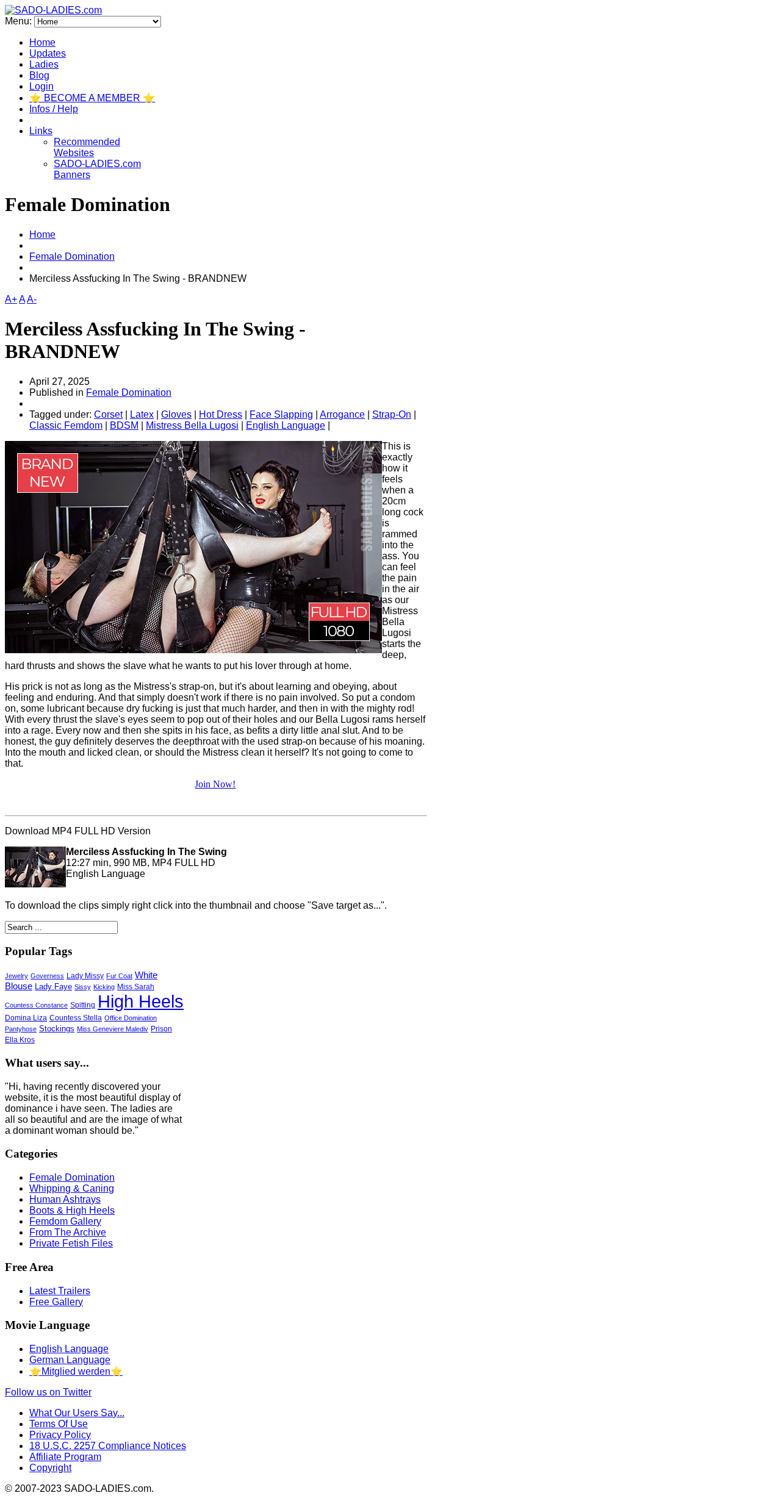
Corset (108, 414)
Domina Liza (26, 1018)
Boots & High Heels (72, 1210)
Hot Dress (220, 414)
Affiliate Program (65, 1457)
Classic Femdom (66, 425)
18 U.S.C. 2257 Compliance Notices (107, 1446)
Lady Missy (85, 975)
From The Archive (67, 1232)
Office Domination (130, 1018)
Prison (161, 1029)
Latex (142, 414)
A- (32, 299)
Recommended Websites (87, 147)
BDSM (124, 425)
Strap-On (391, 414)
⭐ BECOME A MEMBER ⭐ (92, 98)
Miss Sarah (135, 987)
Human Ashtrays (65, 1199)
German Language (69, 1360)
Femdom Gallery (65, 1221)
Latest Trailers (59, 1291)
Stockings (56, 1028)
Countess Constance (36, 1005)
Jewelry (16, 975)
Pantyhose (21, 1029)
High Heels (141, 1001)
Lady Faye (53, 986)
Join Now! (215, 784)
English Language (285, 425)
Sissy (82, 986)
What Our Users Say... (76, 1413)
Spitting (82, 1005)
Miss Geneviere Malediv (112, 1029)
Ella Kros (20, 1040)
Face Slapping (281, 414)
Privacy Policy (60, 1435)
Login (41, 86)
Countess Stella (75, 1018)
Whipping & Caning (71, 1188)
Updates (47, 53)
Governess (47, 975)
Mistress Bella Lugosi (192, 425)
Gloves (176, 414)
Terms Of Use (58, 1424)
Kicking (104, 986)
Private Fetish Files (71, 1243)
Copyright (50, 1468)
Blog (39, 75)
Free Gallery (56, 1302)
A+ (11, 299)
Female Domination (72, 256)
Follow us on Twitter (48, 1392)
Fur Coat (119, 975)
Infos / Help (53, 109)
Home (42, 42)
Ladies (44, 64)
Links (40, 131)
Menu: (19, 21)
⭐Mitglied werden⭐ (76, 1371)
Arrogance (342, 414)
